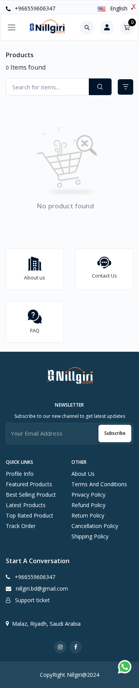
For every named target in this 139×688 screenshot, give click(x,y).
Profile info (20, 473)
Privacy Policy (88, 494)
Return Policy (87, 515)
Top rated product (29, 515)
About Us (83, 473)
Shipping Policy (89, 536)
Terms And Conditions (99, 484)
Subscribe (114, 433)
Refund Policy (88, 505)
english (118, 8)
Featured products (29, 484)
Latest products (26, 505)
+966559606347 (34, 8)
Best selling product (31, 494)
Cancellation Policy (94, 526)
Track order (21, 526)
